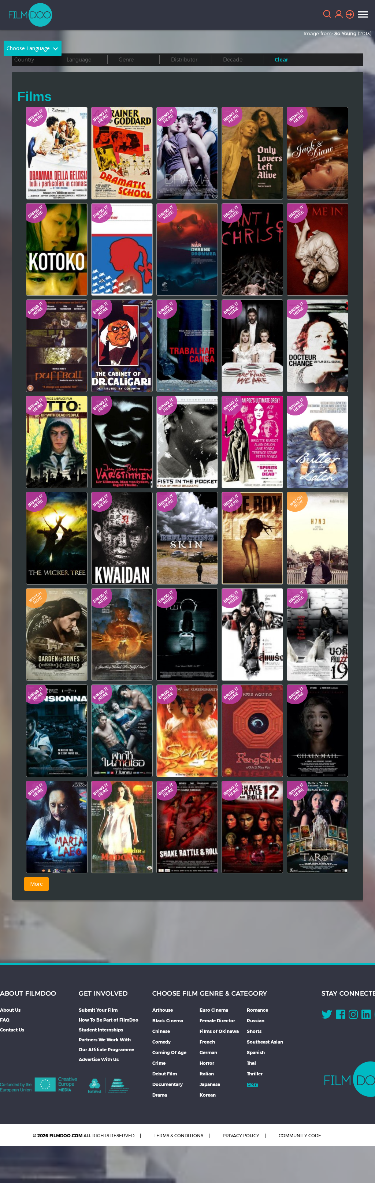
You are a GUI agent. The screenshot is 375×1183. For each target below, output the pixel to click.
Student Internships (101, 1030)
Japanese (210, 1084)
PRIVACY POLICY (241, 1135)
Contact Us (12, 1030)
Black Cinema (167, 1020)
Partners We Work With (105, 1039)
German (208, 1052)
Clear (281, 59)
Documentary (167, 1084)
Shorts (254, 1031)
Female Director (217, 1020)
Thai (251, 1063)
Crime (159, 1063)
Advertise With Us (99, 1059)
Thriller (255, 1073)
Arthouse (162, 1010)
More (252, 1084)
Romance (257, 1010)
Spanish (256, 1052)
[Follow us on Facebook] (340, 1016)
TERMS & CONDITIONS (178, 1135)
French (207, 1042)
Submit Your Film (98, 1010)
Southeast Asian (265, 1042)
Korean (208, 1095)
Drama (159, 1095)
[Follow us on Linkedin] (366, 1016)
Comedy (161, 1042)
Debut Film (164, 1073)
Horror (207, 1063)
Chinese (161, 1031)
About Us (10, 1010)
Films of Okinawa (219, 1031)
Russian (255, 1020)
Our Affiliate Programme (106, 1049)
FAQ (5, 1020)
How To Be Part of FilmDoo (108, 1020)
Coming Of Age (169, 1052)
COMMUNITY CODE (300, 1135)
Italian (207, 1073)
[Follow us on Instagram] (353, 1016)
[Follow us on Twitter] (327, 1016)
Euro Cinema (214, 1010)
